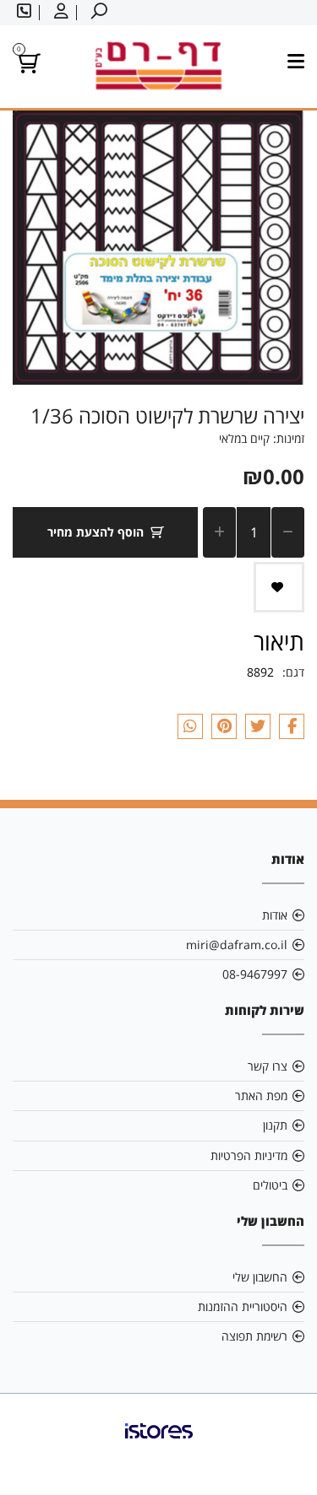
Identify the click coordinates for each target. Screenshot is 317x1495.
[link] (159, 1444)
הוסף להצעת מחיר (95, 532)
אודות (274, 915)
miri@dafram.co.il (236, 944)
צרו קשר (267, 1066)
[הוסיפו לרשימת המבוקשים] (279, 587)
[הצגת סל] (27, 66)
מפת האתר (261, 1096)
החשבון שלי (259, 1277)
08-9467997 (254, 974)
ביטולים (270, 1185)
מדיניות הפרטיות (248, 1155)
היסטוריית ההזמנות (242, 1306)
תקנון (275, 1125)
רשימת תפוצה (254, 1336)
